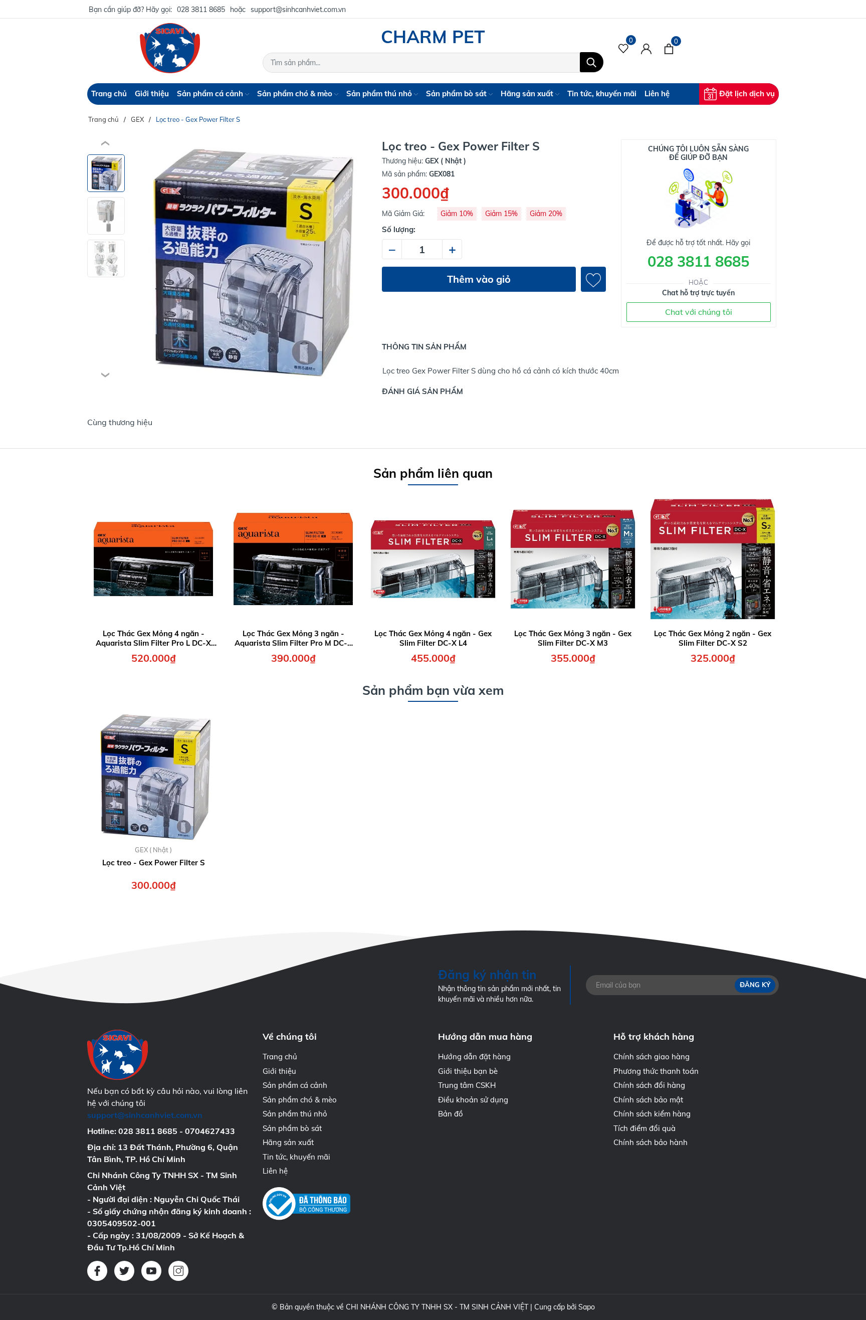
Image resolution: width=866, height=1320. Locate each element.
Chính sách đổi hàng (649, 1085)
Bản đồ (450, 1113)
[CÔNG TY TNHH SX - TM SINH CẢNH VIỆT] (170, 48)
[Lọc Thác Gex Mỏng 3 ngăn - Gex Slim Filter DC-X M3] (573, 559)
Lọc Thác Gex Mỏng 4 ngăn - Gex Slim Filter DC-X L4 (433, 638)
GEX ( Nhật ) (153, 850)
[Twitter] (124, 1271)
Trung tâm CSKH (467, 1085)
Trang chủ (109, 93)
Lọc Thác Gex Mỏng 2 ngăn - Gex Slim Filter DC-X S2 (712, 638)
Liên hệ (657, 93)
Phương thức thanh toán (656, 1071)
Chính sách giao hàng (651, 1056)
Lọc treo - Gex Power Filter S (153, 862)
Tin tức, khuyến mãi (601, 93)
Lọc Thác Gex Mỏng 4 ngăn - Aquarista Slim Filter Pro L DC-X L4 (153, 638)
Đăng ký (755, 985)
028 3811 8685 (201, 9)
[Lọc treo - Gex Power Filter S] (153, 775)
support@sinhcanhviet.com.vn (298, 9)
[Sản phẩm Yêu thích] (623, 48)
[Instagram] (178, 1271)
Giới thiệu (152, 93)
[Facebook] (97, 1271)
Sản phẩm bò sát (457, 93)
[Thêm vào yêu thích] (593, 279)
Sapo (586, 1306)
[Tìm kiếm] (591, 62)
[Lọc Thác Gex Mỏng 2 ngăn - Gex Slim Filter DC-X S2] (712, 559)
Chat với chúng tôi (698, 312)
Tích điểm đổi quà (644, 1128)
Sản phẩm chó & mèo (295, 93)
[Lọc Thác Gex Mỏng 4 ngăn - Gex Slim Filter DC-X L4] (433, 559)
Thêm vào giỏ (479, 279)
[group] (249, 259)
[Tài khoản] (646, 48)
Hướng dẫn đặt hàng (474, 1056)
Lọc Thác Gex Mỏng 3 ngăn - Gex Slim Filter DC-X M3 (572, 638)
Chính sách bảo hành (650, 1142)
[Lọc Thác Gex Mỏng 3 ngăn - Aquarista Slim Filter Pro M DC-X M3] (293, 559)
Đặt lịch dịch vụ (747, 93)
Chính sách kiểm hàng (652, 1113)
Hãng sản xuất (528, 93)
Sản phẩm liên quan (433, 473)
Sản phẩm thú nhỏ (380, 93)
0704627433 (210, 1131)
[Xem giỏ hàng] (669, 48)
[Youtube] (151, 1271)
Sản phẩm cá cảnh (211, 93)
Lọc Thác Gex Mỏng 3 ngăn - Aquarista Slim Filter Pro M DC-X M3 (293, 638)
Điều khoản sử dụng (473, 1099)
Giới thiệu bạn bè (468, 1071)
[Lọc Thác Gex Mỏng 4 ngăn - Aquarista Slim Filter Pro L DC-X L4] (153, 559)
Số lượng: (398, 229)
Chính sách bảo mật (648, 1099)
